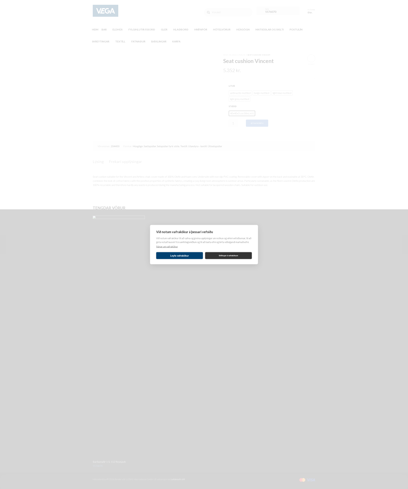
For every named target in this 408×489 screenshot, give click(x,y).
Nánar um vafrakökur (167, 246)
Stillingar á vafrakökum (228, 255)
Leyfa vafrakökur (179, 255)
